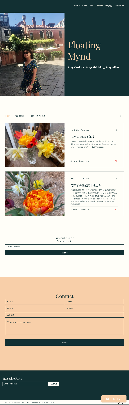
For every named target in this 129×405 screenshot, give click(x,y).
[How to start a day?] (34, 145)
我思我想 (19, 115)
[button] (120, 116)
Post (7, 115)
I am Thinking (37, 115)
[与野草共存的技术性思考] (34, 194)
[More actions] (117, 130)
